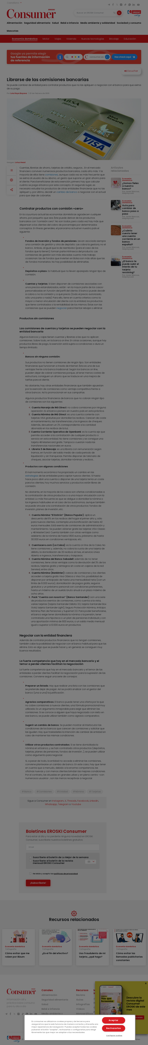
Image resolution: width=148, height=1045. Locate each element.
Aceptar (113, 1020)
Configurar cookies (114, 1035)
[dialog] (79, 1027)
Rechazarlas (113, 1028)
